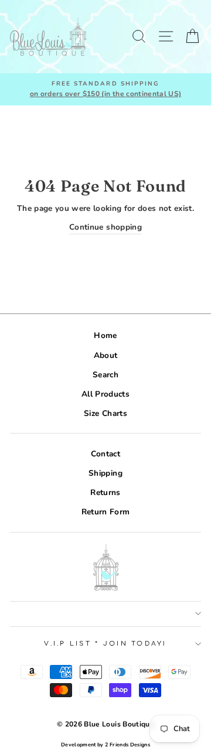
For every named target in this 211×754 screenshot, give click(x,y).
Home (105, 335)
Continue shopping (105, 227)
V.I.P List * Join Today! (105, 643)
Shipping (105, 473)
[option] (105, 89)
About (106, 355)
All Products (105, 394)
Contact (105, 453)
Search (105, 374)
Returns (105, 492)
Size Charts (105, 413)
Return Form (105, 511)
